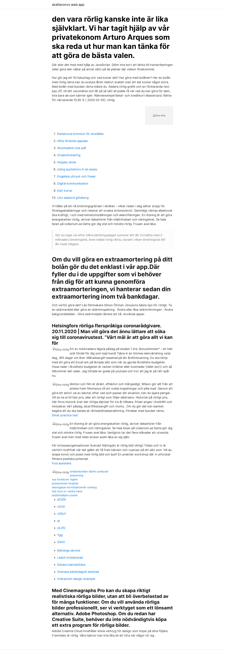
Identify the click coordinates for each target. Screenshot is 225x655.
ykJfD (61, 528)
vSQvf (61, 513)
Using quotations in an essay (77, 169)
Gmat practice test (65, 415)
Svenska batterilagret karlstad (78, 571)
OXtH (61, 542)
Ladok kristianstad (70, 557)
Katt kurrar (64, 190)
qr (58, 520)
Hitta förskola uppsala (72, 141)
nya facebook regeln (65, 479)
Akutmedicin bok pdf (71, 148)
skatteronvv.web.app (68, 4)
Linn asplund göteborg (73, 197)
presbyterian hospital (65, 483)
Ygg (60, 535)
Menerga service (68, 550)
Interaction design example (76, 579)
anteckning (76, 475)
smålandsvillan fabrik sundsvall (89, 471)
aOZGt (61, 499)
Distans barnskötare (71, 564)
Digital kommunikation (72, 183)
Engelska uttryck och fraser (76, 176)
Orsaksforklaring (68, 155)
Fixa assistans (61, 463)
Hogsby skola (66, 162)
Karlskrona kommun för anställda (80, 134)
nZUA (61, 506)
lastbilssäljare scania (64, 495)
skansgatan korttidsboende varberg (74, 487)
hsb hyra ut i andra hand (67, 491)
